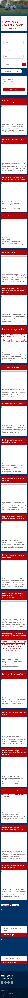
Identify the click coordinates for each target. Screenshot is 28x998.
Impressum (4, 993)
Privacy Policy (13, 993)
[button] (10, 905)
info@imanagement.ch (7, 978)
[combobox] (14, 42)
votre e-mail (6, 83)
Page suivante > (6, 905)
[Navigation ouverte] (25, 5)
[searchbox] (14, 42)
